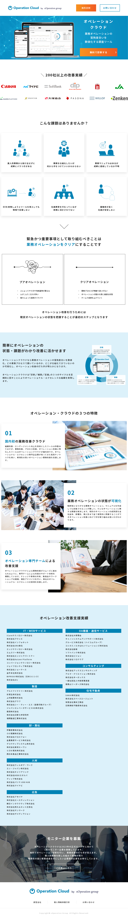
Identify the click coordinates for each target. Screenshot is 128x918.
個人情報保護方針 (62, 902)
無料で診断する (98, 52)
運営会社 (37, 902)
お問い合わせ (89, 902)
